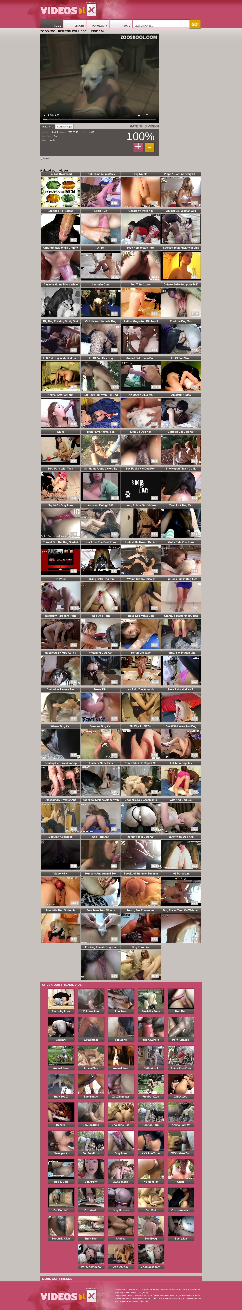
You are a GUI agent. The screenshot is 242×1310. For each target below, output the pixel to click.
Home (57, 25)
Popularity (99, 25)
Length (79, 25)
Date (127, 25)
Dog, (56, 136)
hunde (52, 140)
